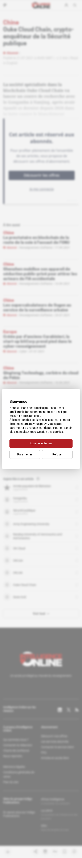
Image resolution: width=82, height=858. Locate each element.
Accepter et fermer (41, 443)
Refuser (57, 454)
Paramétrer (24, 454)
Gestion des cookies (50, 431)
